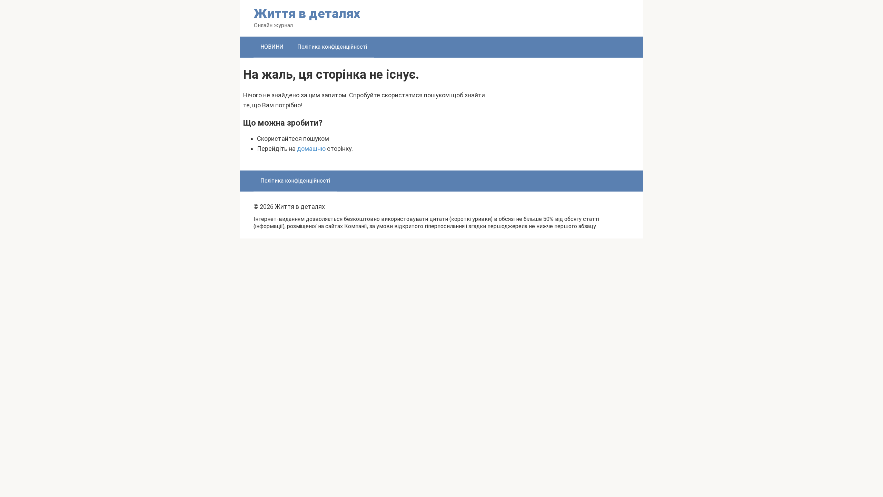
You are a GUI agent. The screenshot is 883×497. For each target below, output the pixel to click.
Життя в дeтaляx (307, 13)
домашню (311, 148)
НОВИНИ (272, 46)
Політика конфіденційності (332, 46)
